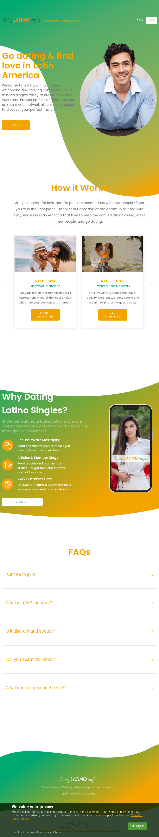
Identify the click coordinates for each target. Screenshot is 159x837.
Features (66, 20)
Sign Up (22, 502)
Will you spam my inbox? (30, 659)
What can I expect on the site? (35, 687)
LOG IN (139, 20)
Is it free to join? (21, 574)
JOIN (151, 20)
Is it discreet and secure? (30, 631)
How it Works (51, 20)
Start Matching (45, 314)
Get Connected (113, 314)
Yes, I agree (137, 826)
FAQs (76, 20)
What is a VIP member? (28, 602)
